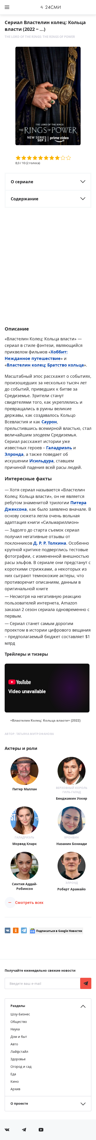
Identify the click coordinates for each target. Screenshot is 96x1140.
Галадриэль (59, 447)
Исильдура (41, 461)
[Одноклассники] (16, 930)
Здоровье (18, 1059)
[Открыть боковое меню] (7, 7)
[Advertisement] (48, 271)
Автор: (29, 734)
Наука (15, 1029)
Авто (14, 1044)
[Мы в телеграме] (24, 1129)
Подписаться (85, 983)
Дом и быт (18, 1036)
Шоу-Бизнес (20, 1014)
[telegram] (24, 930)
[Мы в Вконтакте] (7, 1129)
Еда (13, 1074)
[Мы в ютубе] (41, 1129)
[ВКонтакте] (7, 930)
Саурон (49, 421)
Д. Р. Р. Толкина (49, 543)
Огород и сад (20, 1066)
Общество (18, 1021)
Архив (15, 1089)
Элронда (14, 454)
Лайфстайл (19, 1051)
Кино (14, 1081)
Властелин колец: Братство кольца (45, 365)
